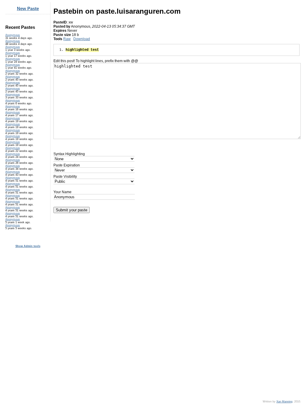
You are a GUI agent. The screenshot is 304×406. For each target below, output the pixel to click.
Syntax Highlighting (69, 154)
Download (81, 39)
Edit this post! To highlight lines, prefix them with (95, 61)
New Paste (28, 8)
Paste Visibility (65, 176)
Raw (67, 39)
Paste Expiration (66, 165)
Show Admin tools (27, 246)
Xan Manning (284, 401)
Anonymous (12, 35)
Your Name (62, 192)
